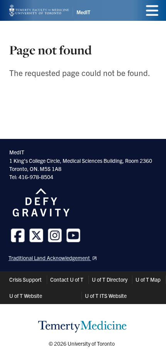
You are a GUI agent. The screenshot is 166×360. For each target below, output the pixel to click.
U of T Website (25, 295)
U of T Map (148, 279)
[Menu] (152, 10)
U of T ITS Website (106, 295)
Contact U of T (66, 279)
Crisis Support (25, 279)
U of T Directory (109, 279)
